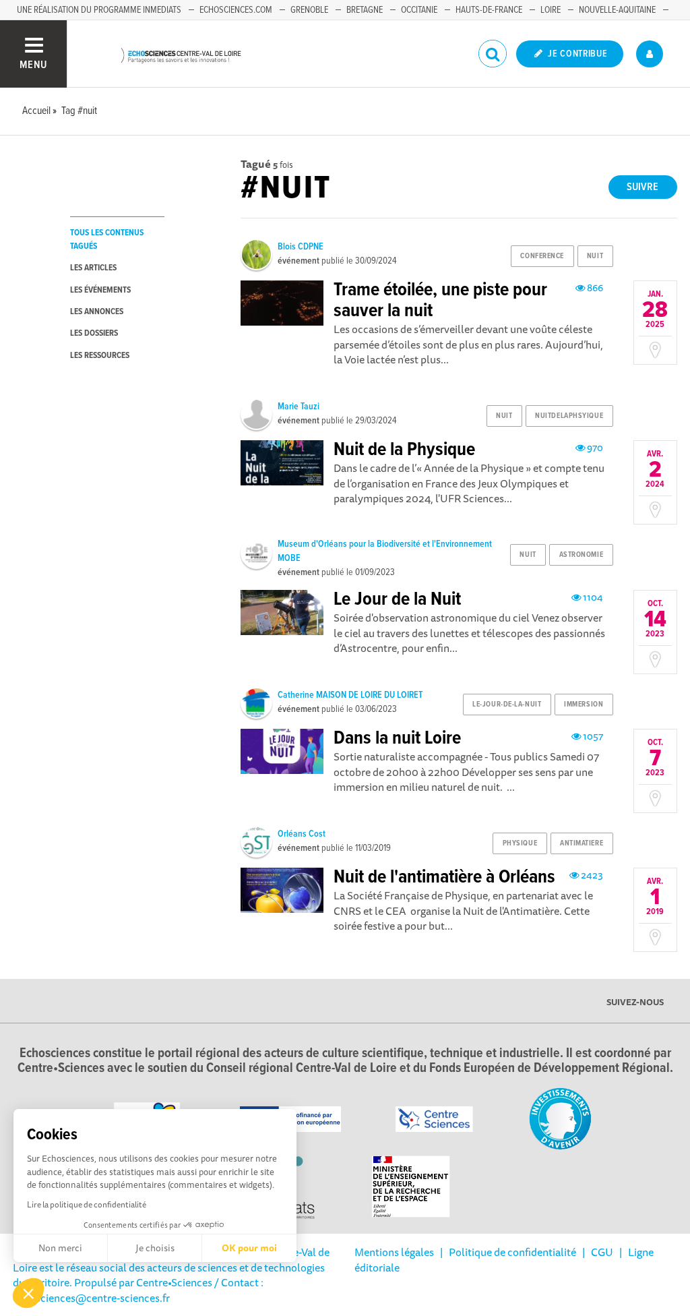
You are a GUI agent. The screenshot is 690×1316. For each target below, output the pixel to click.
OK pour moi (249, 1247)
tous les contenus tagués (107, 239)
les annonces (96, 312)
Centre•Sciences (174, 1282)
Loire (550, 10)
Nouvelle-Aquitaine (617, 10)
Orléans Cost (301, 834)
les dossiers (94, 333)
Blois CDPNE (300, 247)
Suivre (642, 187)
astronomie (581, 555)
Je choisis (155, 1247)
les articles (93, 268)
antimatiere (581, 843)
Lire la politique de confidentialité (86, 1204)
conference (542, 256)
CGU (602, 1252)
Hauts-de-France (489, 10)
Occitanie (419, 10)
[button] (28, 1293)
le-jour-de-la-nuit (506, 704)
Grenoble (309, 10)
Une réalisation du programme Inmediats (99, 10)
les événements (100, 290)
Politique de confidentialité (512, 1252)
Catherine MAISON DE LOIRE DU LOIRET (350, 695)
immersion (583, 704)
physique (520, 843)
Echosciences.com (235, 10)
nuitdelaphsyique (569, 416)
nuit (595, 256)
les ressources (99, 355)
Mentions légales (394, 1252)
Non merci (60, 1247)
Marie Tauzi (298, 406)
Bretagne (364, 10)
